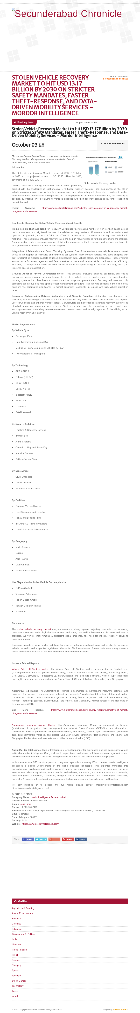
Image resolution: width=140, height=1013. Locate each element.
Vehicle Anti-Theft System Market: (30, 669)
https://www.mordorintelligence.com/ (40, 824)
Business (17, 918)
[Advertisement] (106, 44)
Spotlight (16, 975)
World (15, 996)
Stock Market (19, 981)
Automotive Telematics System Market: (34, 725)
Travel (15, 991)
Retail (15, 955)
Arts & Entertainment (22, 913)
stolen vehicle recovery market (34, 629)
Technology (18, 986)
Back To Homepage (119, 76)
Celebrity (16, 923)
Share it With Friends (114, 143)
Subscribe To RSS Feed (116, 79)
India (14, 939)
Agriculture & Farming (23, 908)
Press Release (19, 949)
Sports (15, 970)
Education (17, 929)
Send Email (25, 804)
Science (16, 960)
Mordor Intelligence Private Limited (48, 797)
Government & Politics (23, 934)
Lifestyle (16, 944)
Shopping (17, 965)
